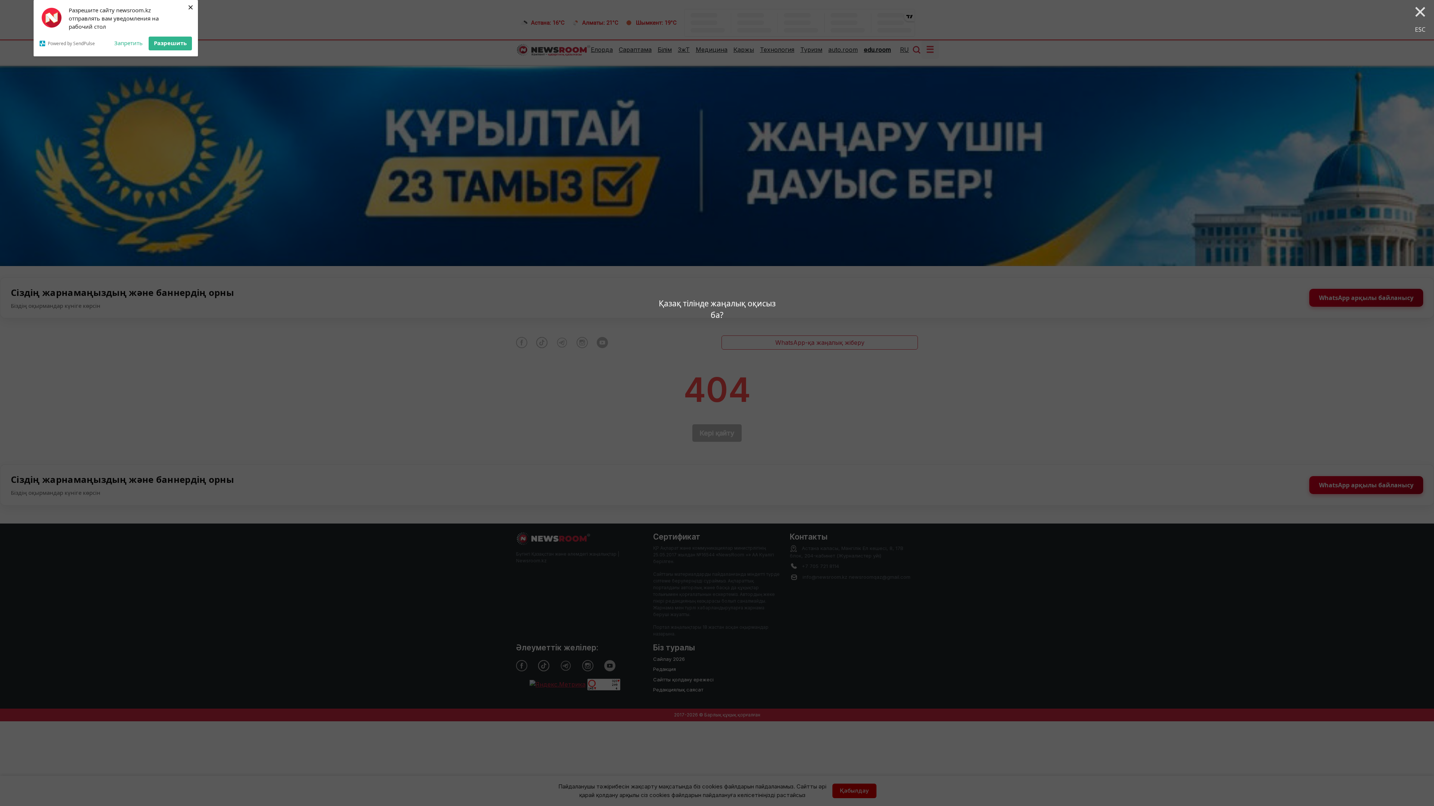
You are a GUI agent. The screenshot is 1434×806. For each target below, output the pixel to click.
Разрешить (170, 43)
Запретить (128, 43)
